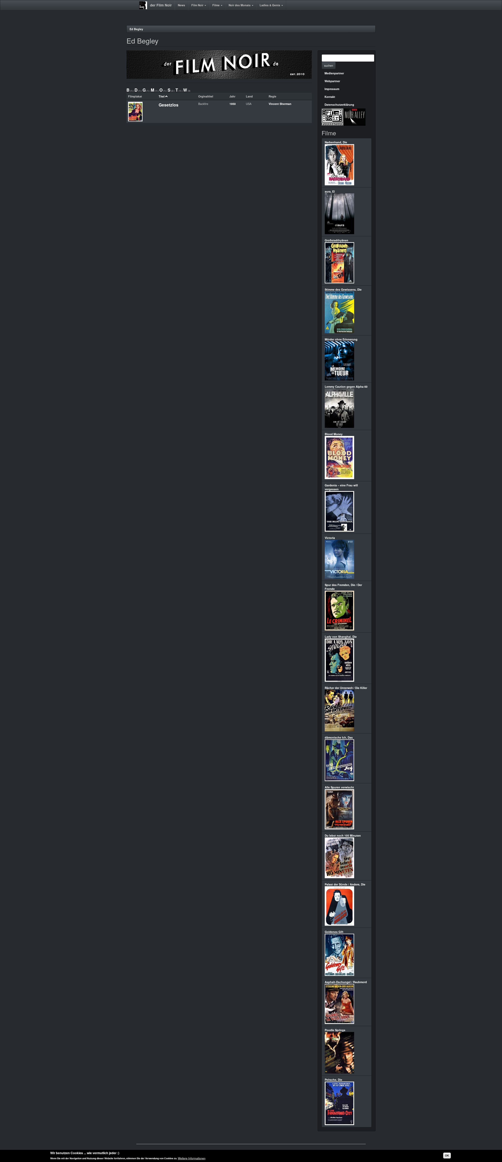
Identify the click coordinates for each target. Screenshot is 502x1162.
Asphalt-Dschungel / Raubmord (346, 982)
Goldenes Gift (334, 932)
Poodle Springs (335, 1030)
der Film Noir (161, 5)
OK (447, 1155)
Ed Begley (136, 29)
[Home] (144, 5)
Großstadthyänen (336, 240)
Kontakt (330, 97)
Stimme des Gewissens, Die (343, 289)
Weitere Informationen (192, 1158)
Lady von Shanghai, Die (341, 637)
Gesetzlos (168, 105)
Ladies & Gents (270, 5)
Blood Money (334, 434)
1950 (232, 104)
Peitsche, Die (333, 1080)
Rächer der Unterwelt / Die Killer (346, 688)
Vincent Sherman (280, 104)
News (181, 5)
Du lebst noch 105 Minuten (343, 835)
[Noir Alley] (355, 116)
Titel (162, 96)
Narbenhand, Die (336, 142)
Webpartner (332, 81)
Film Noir (197, 5)
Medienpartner (334, 73)
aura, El (330, 191)
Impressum (332, 89)
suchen (328, 65)
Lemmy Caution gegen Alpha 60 (346, 387)
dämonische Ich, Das (339, 737)
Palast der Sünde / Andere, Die (345, 884)
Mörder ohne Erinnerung (341, 339)
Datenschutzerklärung (339, 104)
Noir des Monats (240, 5)
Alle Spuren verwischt (339, 787)
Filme (216, 5)
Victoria (330, 538)
